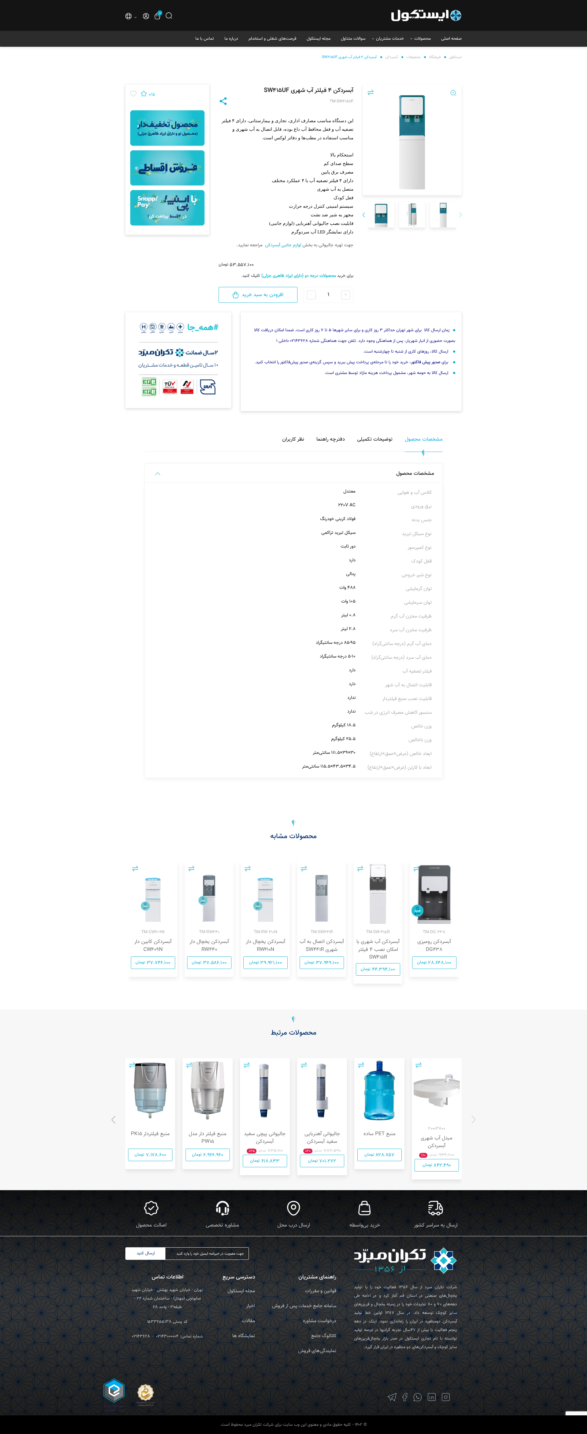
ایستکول (455, 57)
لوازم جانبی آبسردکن (283, 245)
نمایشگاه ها (243, 1336)
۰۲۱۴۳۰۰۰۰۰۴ (167, 1336)
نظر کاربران (293, 439)
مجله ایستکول (318, 38)
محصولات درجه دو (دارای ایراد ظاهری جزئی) (298, 276)
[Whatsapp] (417, 1397)
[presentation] (460, 215)
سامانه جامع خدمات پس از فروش (304, 1306)
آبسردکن (391, 57)
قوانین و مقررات (320, 1291)
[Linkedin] (432, 1397)
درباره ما (231, 38)
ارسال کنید (146, 1253)
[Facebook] (405, 1397)
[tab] (424, 443)
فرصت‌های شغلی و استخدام (272, 38)
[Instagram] (446, 1397)
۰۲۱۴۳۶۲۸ (141, 1336)
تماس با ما (204, 38)
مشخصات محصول (424, 439)
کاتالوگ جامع (323, 1336)
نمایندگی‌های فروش (317, 1351)
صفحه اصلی (451, 38)
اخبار (250, 1306)
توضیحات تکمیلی (375, 439)
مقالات (248, 1321)
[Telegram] (392, 1397)
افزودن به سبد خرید (262, 295)
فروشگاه (435, 57)
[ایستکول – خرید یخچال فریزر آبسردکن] (409, 15)
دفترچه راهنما (330, 439)
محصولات (422, 38)
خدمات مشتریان (390, 38)
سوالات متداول (353, 38)
